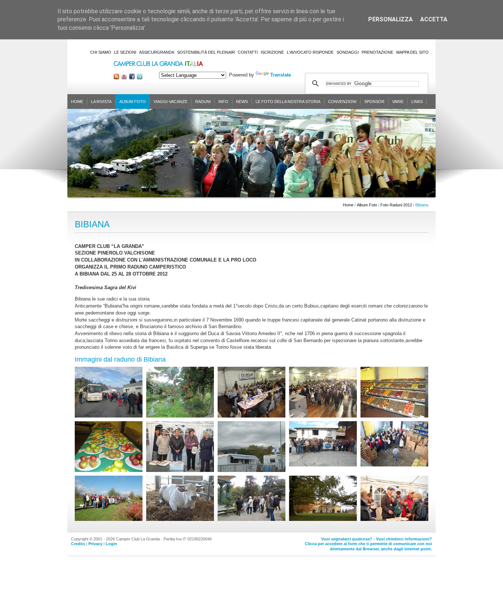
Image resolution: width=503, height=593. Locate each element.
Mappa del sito (412, 52)
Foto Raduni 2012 (396, 205)
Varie (398, 101)
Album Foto (132, 101)
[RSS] (116, 78)
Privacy (95, 543)
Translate (280, 75)
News (242, 101)
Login (111, 543)
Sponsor (374, 101)
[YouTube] (124, 78)
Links (417, 101)
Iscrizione (272, 52)
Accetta (433, 19)
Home (77, 101)
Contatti (248, 52)
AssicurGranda (156, 52)
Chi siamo (100, 52)
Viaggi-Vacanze (170, 101)
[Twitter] (140, 78)
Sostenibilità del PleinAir (206, 52)
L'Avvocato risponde (310, 52)
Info (223, 101)
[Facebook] (132, 78)
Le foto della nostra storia (288, 101)
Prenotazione (377, 52)
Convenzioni (342, 101)
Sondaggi (348, 52)
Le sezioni (125, 52)
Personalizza (390, 19)
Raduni (203, 101)
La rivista (101, 101)
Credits (78, 543)
